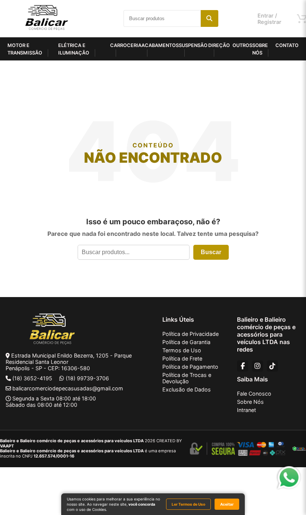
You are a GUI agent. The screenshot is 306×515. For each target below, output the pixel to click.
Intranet (246, 410)
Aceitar (227, 504)
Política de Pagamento (190, 366)
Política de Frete (182, 358)
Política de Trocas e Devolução (186, 378)
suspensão (193, 45)
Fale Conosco (254, 393)
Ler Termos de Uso (188, 504)
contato (287, 45)
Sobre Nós (250, 402)
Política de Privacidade (190, 334)
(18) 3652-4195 (32, 378)
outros (242, 45)
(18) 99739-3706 (87, 378)
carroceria (125, 45)
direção (219, 45)
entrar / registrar (269, 18)
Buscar (211, 252)
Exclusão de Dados (186, 389)
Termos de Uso (181, 350)
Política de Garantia (186, 342)
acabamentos (160, 45)
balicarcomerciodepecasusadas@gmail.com (67, 388)
